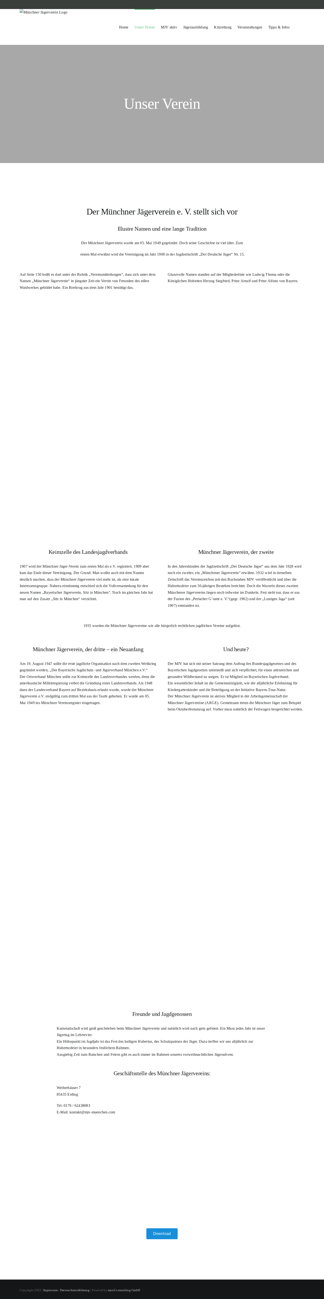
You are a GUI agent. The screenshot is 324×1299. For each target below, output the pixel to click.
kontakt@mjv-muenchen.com (92, 1112)
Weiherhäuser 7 (69, 1088)
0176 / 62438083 (77, 1105)
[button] (297, 27)
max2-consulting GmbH (124, 1290)
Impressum (50, 1290)
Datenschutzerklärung (74, 1290)
